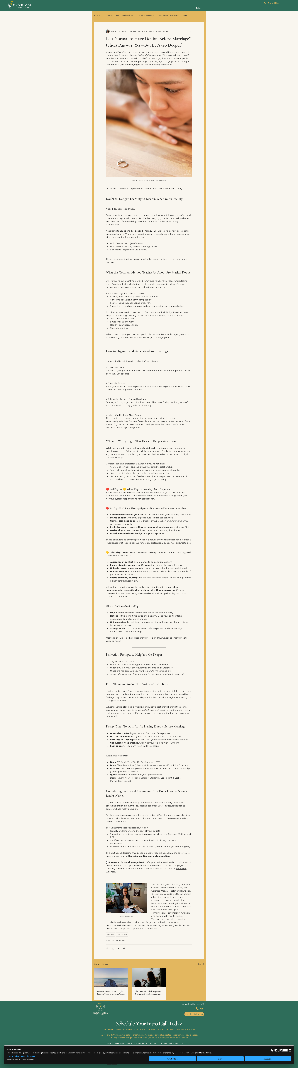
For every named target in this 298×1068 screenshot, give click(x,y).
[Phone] (197, 1008)
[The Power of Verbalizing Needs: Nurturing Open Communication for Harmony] (149, 977)
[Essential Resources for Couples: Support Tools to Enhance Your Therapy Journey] (111, 977)
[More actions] (190, 31)
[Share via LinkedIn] (118, 948)
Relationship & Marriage (168, 15)
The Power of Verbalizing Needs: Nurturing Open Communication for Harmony (149, 992)
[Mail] (201, 1008)
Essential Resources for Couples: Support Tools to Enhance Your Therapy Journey (110, 992)
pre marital (122, 934)
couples (110, 934)
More (185, 15)
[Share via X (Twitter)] (113, 948)
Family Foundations (146, 15)
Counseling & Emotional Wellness (119, 15)
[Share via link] (124, 948)
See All (201, 964)
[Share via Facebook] (107, 948)
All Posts (97, 15)
